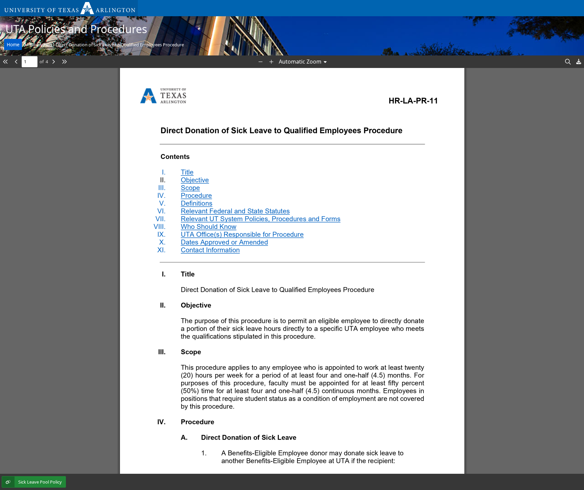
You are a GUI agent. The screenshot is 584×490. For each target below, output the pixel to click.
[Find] (567, 61)
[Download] (578, 61)
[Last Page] (64, 61)
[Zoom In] (271, 61)
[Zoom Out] (260, 61)
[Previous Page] (16, 61)
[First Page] (5, 61)
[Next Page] (53, 61)
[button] (69, 8)
